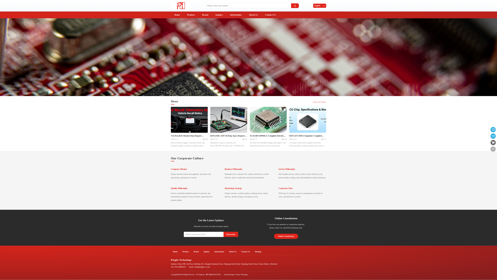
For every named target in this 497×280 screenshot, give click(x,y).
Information (236, 15)
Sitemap (258, 252)
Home (177, 15)
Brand (205, 15)
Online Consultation (286, 236)
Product (191, 15)
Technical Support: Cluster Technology (236, 274)
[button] (4, 57)
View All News (319, 102)
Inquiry (219, 15)
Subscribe (230, 234)
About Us (253, 15)
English (317, 6)
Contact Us (270, 15)
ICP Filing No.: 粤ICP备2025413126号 (208, 274)
